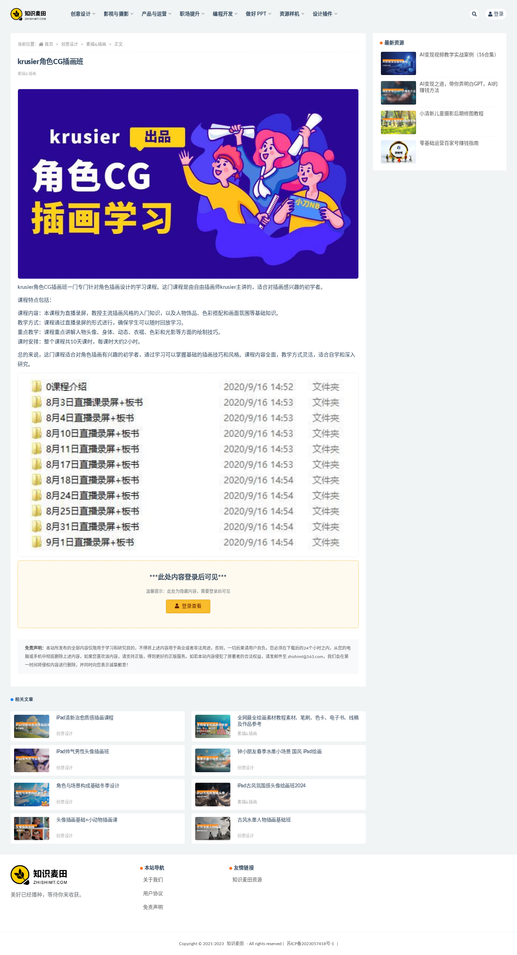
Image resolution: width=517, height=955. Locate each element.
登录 (499, 14)
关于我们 (153, 880)
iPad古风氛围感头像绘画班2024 (271, 785)
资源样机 (290, 14)
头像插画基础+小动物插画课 (86, 820)
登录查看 (191, 606)
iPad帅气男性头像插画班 (82, 751)
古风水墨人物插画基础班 (264, 820)
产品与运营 (154, 14)
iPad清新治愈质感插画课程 (85, 717)
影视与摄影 (116, 14)
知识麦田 (235, 944)
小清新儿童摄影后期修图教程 (452, 113)
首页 (49, 44)
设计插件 (323, 14)
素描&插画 (96, 44)
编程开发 (223, 14)
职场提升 (190, 14)
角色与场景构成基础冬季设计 (87, 785)
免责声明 (153, 907)
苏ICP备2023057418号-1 (310, 944)
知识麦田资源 (247, 880)
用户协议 (153, 893)
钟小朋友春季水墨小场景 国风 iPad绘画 (279, 751)
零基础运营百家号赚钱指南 (449, 143)
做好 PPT (256, 14)
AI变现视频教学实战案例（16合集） (459, 54)
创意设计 (81, 14)
